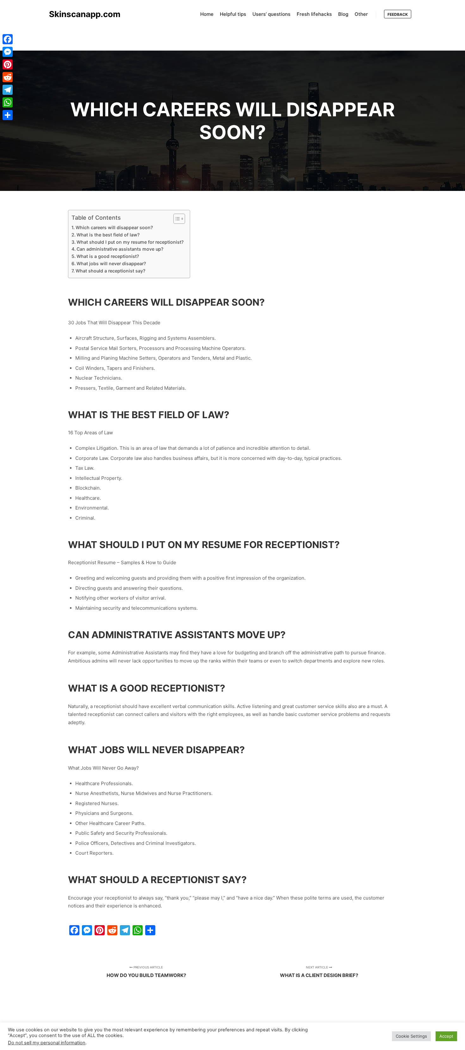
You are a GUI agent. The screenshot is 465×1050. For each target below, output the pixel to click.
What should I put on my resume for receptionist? (130, 242)
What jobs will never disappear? (111, 263)
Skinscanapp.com (80, 14)
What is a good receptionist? (108, 256)
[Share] (7, 115)
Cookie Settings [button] (411, 1036)
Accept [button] (446, 1036)
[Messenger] (7, 52)
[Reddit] (7, 77)
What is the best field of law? (108, 234)
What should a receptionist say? (110, 270)
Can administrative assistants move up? (120, 249)
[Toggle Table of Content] (176, 218)
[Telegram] (7, 89)
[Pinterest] (7, 64)
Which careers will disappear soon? (114, 227)
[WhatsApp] (7, 102)
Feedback (398, 14)
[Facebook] (7, 39)
